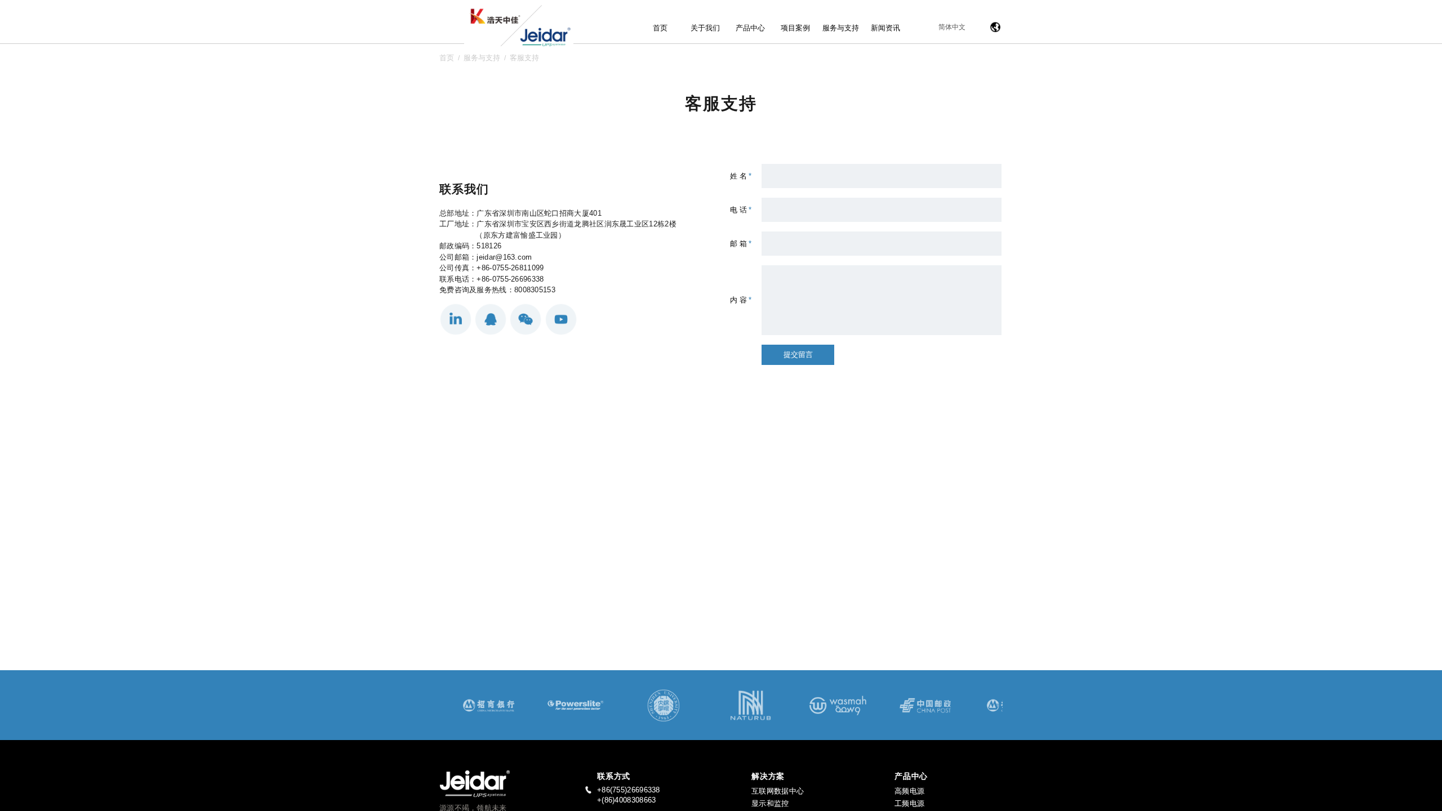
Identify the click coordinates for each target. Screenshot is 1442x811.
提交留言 (798, 354)
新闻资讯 (885, 28)
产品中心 (750, 28)
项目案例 (795, 28)
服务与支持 (840, 28)
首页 (660, 28)
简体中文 (951, 27)
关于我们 (705, 28)
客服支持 (524, 58)
